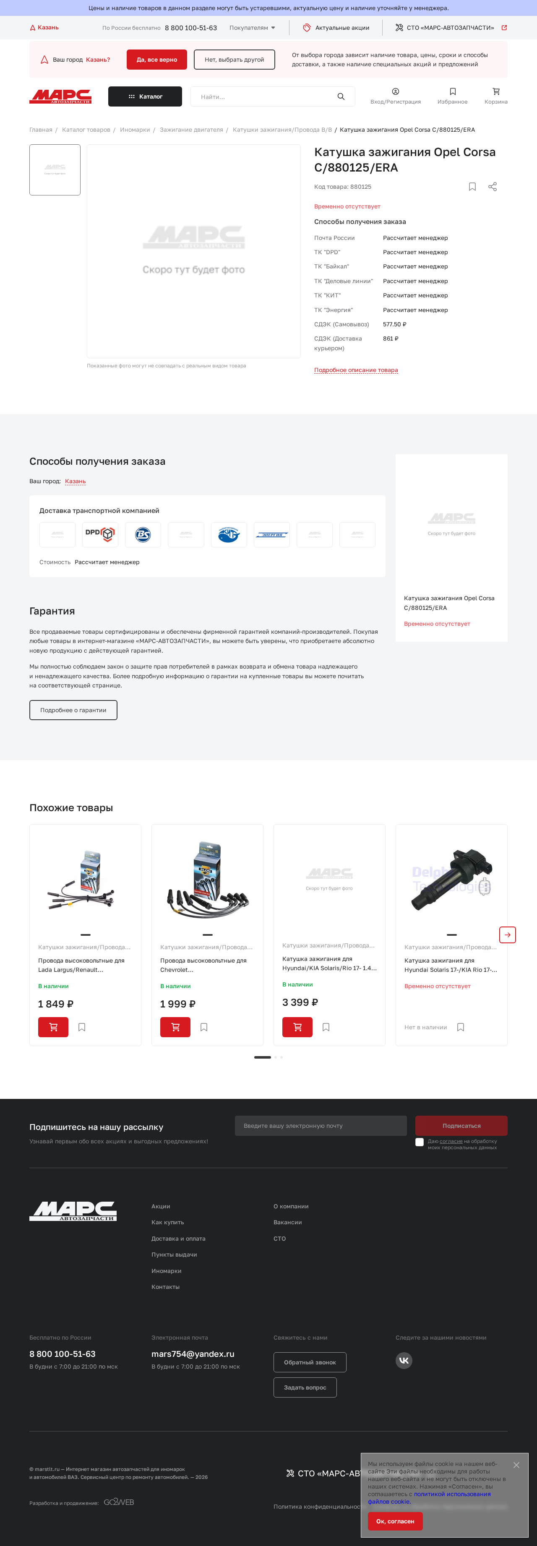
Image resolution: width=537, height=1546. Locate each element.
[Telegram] (449, 197)
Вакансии (288, 1222)
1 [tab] (262, 1057)
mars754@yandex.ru (193, 1353)
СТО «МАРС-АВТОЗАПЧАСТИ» (450, 27)
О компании (291, 1206)
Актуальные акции (342, 27)
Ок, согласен (395, 1521)
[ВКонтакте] (463, 197)
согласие (451, 1141)
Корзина (496, 101)
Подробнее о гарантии (73, 709)
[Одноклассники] (476, 197)
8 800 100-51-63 (191, 27)
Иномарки (166, 1270)
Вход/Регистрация (395, 101)
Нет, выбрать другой (234, 59)
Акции (160, 1206)
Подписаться (462, 1125)
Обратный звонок (310, 1362)
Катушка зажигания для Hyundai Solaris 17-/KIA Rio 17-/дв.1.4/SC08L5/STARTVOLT (449, 966)
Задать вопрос (305, 1387)
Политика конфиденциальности (320, 1506)
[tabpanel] (85, 935)
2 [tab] (275, 1057)
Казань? (98, 59)
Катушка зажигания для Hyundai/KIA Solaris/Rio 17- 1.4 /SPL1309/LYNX (326, 964)
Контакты (165, 1286)
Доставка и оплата (178, 1238)
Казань (75, 480)
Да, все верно (157, 59)
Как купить (167, 1222)
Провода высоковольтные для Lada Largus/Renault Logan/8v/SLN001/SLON (81, 966)
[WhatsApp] (490, 197)
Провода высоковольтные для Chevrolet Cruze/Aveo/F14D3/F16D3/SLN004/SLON (207, 966)
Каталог (151, 96)
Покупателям (248, 27)
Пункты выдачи (174, 1254)
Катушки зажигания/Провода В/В (81, 947)
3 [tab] (281, 1057)
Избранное (453, 101)
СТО (280, 1238)
